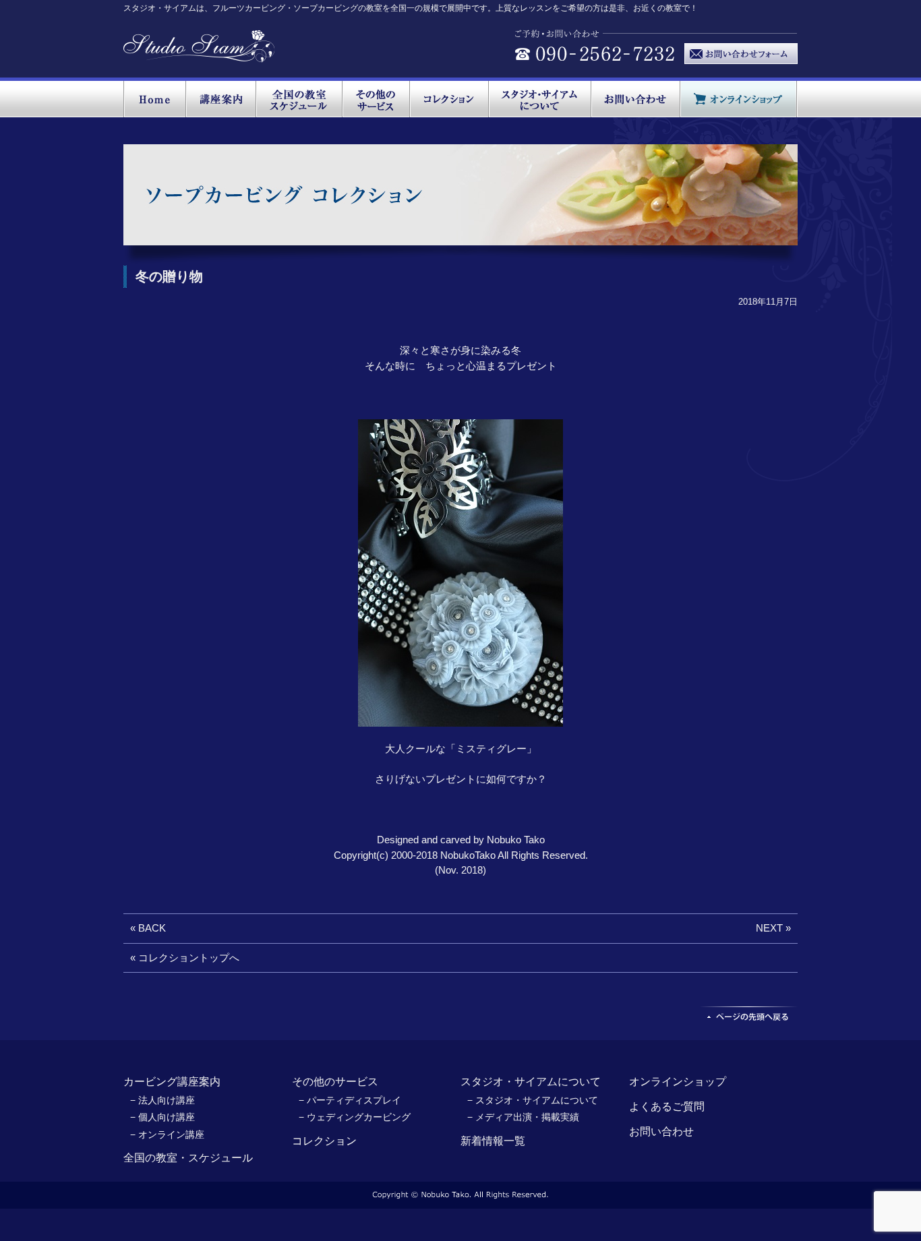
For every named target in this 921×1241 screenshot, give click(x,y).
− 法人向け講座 (162, 1100)
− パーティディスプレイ (350, 1100)
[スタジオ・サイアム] (199, 55)
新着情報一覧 (492, 1141)
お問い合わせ (661, 1131)
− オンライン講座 (167, 1134)
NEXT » (773, 928)
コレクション (324, 1141)
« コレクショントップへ (184, 957)
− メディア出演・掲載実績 (523, 1117)
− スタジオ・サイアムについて (532, 1100)
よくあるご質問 (667, 1106)
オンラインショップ (677, 1081)
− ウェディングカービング (355, 1117)
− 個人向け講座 (162, 1117)
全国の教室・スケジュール (188, 1157)
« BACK (148, 928)
